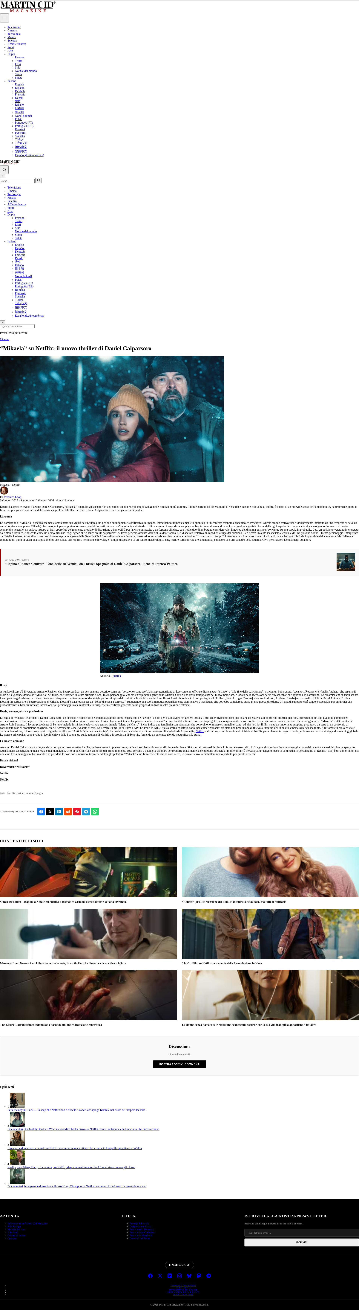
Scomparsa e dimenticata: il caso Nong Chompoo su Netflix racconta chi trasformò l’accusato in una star (85, 1186)
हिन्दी (17, 101)
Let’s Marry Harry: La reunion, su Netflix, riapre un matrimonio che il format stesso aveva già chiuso (76, 1167)
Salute (18, 77)
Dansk (19, 97)
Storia (18, 74)
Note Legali (183, 1288)
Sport (10, 47)
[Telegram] (208, 1276)
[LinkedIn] (170, 1276)
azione (29, 793)
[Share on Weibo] (77, 811)
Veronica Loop (12, 497)
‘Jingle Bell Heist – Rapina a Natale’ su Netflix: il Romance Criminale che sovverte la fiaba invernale (63, 901)
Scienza (12, 40)
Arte (10, 50)
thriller (20, 793)
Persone (19, 57)
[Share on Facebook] (41, 811)
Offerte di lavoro (16, 1235)
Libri (18, 64)
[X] (160, 1276)
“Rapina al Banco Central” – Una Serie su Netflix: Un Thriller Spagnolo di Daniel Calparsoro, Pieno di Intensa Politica (91, 564)
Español (19, 87)
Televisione (14, 27)
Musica (11, 37)
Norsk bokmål (23, 115)
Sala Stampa (14, 1226)
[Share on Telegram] (86, 811)
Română (20, 129)
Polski (18, 119)
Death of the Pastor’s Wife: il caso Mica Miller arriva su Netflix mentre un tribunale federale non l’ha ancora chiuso (91, 1129)
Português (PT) (24, 122)
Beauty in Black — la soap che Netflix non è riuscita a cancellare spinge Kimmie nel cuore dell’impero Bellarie (79, 1110)
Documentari (15, 1129)
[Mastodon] (199, 1276)
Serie (10, 1110)
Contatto (11, 1238)
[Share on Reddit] (68, 811)
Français (20, 94)
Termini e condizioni (183, 1285)
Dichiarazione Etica (140, 1226)
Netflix (117, 675)
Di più (11, 54)
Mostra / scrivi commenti (179, 1064)
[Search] (4, 169)
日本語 (19, 108)
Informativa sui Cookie (183, 1290)
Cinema (12, 30)
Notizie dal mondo (26, 70)
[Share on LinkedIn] (59, 811)
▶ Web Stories (179, 1265)
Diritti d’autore (183, 1294)
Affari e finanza (16, 43)
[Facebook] (150, 1276)
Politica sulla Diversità (142, 1229)
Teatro (18, 60)
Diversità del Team (140, 1238)
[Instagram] (179, 1276)
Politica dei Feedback (141, 1235)
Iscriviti (301, 1242)
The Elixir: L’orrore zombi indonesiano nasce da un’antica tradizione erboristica (51, 1024)
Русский (20, 132)
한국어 (19, 112)
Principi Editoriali (139, 1223)
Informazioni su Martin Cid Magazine (27, 1223)
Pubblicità (12, 1232)
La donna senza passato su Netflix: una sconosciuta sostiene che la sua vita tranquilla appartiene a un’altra (249, 1024)
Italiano (11, 81)
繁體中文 (21, 151)
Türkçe (19, 139)
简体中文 (21, 147)
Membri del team (16, 1229)
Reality (11, 1167)
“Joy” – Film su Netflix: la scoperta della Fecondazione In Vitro (222, 963)
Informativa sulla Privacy (183, 1292)
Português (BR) (24, 125)
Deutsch (20, 91)
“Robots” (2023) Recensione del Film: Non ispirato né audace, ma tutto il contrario (234, 901)
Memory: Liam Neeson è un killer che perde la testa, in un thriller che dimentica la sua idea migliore (63, 963)
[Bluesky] (189, 1276)
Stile (17, 67)
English (19, 84)
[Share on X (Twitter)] (50, 811)
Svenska (20, 136)
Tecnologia (14, 33)
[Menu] (4, 17)
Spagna (39, 793)
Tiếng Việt (21, 142)
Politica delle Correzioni (142, 1232)
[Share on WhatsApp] (95, 811)
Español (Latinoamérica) (29, 155)
